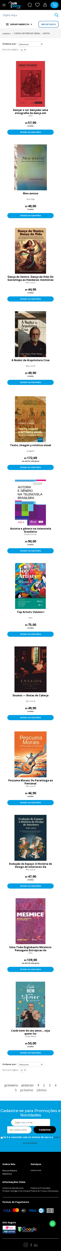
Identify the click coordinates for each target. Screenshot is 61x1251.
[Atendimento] (30, 5)
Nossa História (9, 1170)
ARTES (46, 33)
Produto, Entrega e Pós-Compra (16, 1191)
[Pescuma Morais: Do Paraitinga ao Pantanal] (30, 754)
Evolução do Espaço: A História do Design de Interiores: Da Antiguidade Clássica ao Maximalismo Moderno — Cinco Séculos (30, 865)
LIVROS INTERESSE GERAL (27, 33)
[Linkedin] (35, 1245)
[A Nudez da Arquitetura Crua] (30, 334)
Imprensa (7, 1173)
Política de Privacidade (40, 1188)
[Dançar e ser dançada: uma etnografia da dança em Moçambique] (30, 84)
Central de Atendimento (13, 1188)
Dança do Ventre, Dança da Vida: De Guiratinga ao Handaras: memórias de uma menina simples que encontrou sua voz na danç (30, 278)
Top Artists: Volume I (30, 612)
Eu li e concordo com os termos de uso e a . (32, 1140)
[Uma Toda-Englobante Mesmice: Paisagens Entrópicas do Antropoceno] (30, 921)
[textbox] (28, 15)
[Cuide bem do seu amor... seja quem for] (30, 1005)
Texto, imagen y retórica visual (30, 445)
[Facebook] (31, 1245)
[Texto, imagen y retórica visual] (30, 419)
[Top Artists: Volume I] (30, 586)
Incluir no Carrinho (30, 132)
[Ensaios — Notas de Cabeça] (30, 669)
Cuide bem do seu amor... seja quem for (30, 1032)
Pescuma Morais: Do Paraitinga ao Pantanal (30, 782)
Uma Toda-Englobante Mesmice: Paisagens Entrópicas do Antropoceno (30, 949)
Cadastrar (45, 1129)
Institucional (36, 1170)
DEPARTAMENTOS (19, 24)
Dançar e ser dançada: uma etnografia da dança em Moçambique (30, 112)
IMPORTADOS (48, 24)
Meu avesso (30, 193)
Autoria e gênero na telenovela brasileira (30, 530)
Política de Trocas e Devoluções (44, 1191)
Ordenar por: (9, 43)
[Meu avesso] (30, 167)
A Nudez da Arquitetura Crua (30, 360)
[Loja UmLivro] (14, 5)
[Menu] (4, 5)
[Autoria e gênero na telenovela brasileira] (30, 503)
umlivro (6, 33)
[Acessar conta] (45, 4)
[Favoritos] (37, 5)
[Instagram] (26, 1245)
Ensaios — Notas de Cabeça (30, 695)
